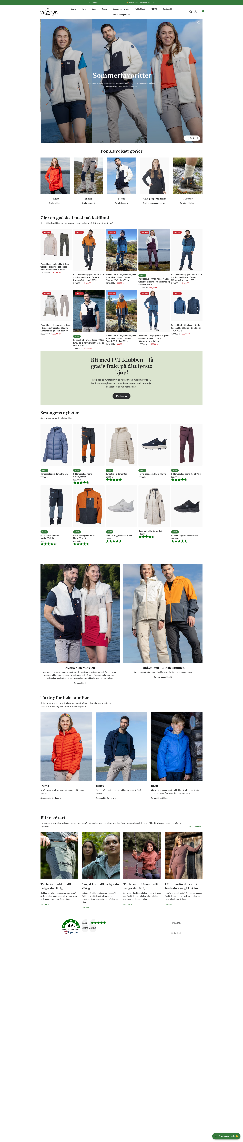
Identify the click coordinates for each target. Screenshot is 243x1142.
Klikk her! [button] (121, 73)
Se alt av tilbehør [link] (187, 160)
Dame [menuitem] (73, 9)
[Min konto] (195, 12)
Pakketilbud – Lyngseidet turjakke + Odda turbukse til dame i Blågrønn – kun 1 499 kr (153, 295)
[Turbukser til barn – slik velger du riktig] (142, 812)
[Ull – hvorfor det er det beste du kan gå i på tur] (184, 812)
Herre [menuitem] (84, 9)
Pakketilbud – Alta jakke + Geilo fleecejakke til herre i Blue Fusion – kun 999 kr (186, 284)
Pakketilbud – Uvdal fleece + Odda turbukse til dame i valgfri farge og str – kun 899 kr (154, 238)
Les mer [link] (43, 861)
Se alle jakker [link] (54, 160)
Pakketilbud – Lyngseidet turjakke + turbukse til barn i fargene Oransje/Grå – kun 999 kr (121, 295)
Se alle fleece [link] (120, 160)
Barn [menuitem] (94, 9)
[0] (200, 12)
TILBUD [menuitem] (154, 9)
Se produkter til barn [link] (159, 755)
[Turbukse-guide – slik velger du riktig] (59, 812)
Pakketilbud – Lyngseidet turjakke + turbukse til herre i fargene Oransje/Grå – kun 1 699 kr (88, 234)
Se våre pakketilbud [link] (162, 633)
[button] (222, 1124)
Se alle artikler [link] (195, 783)
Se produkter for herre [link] (105, 755)
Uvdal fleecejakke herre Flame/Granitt (84, 493)
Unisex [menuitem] (104, 9)
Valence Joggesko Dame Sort (184, 492)
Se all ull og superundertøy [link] (154, 160)
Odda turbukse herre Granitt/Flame (82, 431)
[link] (121, 883)
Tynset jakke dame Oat (116, 430)
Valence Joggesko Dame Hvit (119, 492)
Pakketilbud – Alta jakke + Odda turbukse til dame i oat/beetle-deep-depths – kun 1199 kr (54, 223)
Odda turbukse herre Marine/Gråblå (49, 493)
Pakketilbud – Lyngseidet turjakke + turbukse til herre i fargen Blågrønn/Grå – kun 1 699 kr (186, 234)
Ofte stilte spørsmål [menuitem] (121, 14)
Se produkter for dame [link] (49, 755)
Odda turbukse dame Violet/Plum (186, 430)
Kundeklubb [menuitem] (167, 9)
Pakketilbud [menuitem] (140, 9)
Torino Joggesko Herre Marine (152, 430)
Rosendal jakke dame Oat (150, 487)
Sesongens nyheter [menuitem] (121, 9)
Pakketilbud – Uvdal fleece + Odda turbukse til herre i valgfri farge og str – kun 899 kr (88, 299)
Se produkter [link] (79, 640)
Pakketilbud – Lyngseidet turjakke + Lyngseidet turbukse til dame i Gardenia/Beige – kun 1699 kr (55, 284)
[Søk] (190, 12)
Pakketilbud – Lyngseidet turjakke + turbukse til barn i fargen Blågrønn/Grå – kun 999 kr (121, 234)
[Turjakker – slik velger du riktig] (101, 812)
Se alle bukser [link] (88, 160)
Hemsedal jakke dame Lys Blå (54, 430)
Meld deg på (121, 352)
